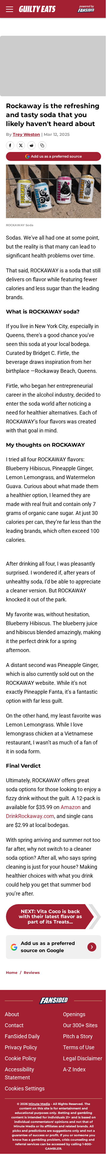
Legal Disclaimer (82, 1058)
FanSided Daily (22, 1036)
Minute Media (39, 1104)
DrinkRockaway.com (30, 816)
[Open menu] (9, 9)
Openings (74, 1014)
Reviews (32, 972)
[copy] (42, 145)
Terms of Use (79, 1047)
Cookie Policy (20, 1058)
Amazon (71, 807)
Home (12, 972)
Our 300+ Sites (80, 1025)
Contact (14, 1025)
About (12, 1014)
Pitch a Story (78, 1036)
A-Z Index (74, 1069)
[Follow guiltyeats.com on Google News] (91, 947)
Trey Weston (26, 134)
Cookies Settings (25, 1088)
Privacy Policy (21, 1047)
